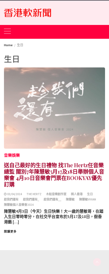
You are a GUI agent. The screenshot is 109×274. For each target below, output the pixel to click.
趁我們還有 (11, 199)
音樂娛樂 (12, 155)
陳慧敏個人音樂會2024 (19, 205)
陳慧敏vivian (87, 199)
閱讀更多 (10, 231)
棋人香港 (77, 194)
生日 (90, 194)
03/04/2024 (14, 194)
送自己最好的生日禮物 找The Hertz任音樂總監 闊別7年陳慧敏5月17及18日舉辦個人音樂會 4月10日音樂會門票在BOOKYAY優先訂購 (54, 174)
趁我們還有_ (31, 199)
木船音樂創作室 (56, 194)
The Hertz (34, 194)
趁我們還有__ (52, 199)
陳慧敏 (70, 199)
